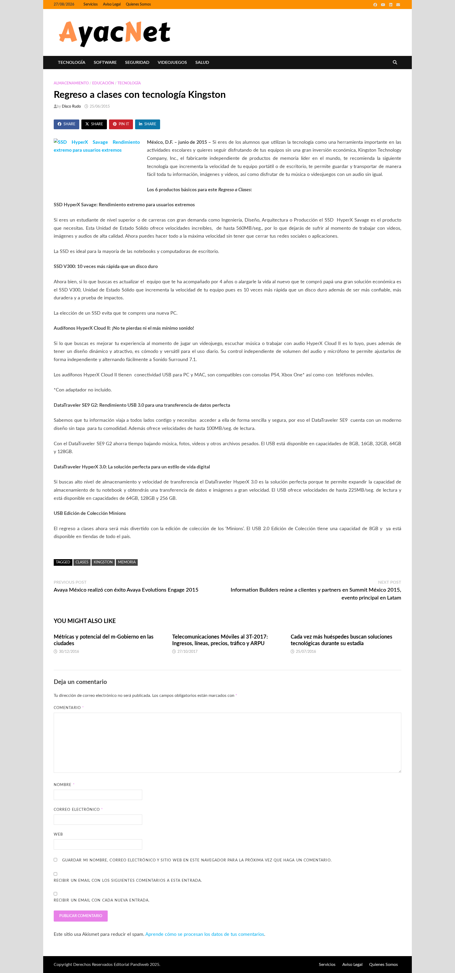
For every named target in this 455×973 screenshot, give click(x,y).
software (105, 62)
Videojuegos (172, 62)
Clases (82, 562)
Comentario (69, 708)
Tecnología (71, 62)
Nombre (64, 785)
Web (58, 834)
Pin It (124, 124)
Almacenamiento (71, 83)
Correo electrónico (78, 810)
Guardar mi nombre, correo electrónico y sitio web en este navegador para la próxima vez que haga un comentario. (197, 860)
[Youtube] (384, 4)
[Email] (398, 4)
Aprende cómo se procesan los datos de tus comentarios (204, 934)
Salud (202, 62)
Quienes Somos (138, 4)
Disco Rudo (71, 106)
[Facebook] (376, 4)
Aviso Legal (112, 4)
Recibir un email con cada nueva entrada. (102, 900)
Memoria (127, 562)
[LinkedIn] (391, 4)
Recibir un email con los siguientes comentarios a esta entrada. (128, 881)
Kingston (103, 562)
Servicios (90, 4)
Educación (103, 83)
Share (69, 124)
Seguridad (137, 62)
